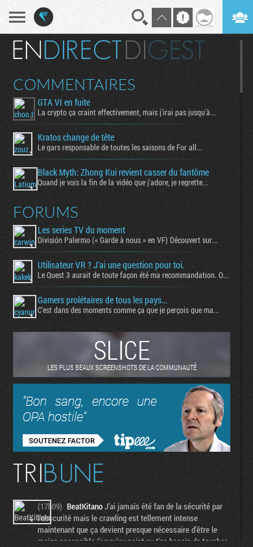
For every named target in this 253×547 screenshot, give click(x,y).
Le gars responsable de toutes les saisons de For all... (120, 147)
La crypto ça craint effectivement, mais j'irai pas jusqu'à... (127, 112)
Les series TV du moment (81, 230)
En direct (67, 50)
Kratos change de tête (76, 137)
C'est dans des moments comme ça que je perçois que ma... (128, 309)
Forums (45, 212)
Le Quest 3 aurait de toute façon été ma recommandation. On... (134, 274)
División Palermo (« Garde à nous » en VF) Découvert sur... (128, 239)
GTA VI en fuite (64, 102)
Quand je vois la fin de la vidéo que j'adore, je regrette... (123, 182)
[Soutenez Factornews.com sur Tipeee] (121, 448)
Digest (165, 50)
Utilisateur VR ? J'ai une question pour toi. (111, 265)
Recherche (140, 17)
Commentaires (74, 84)
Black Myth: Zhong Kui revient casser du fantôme (123, 172)
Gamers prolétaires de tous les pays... (102, 300)
